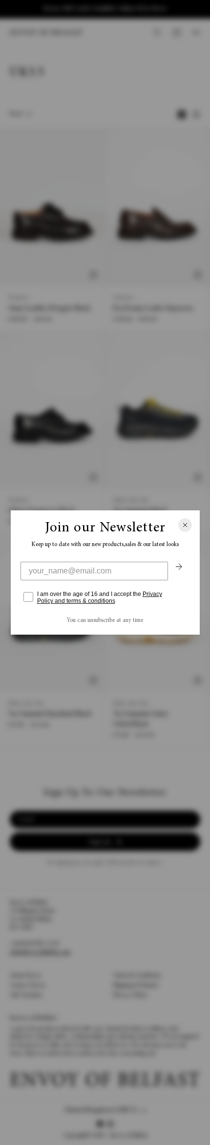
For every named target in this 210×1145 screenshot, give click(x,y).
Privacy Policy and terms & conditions (99, 597)
